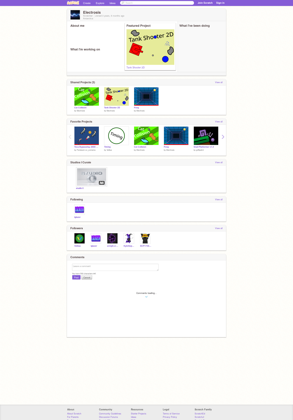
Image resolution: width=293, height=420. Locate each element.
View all (219, 82)
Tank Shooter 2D (135, 67)
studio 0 (80, 188)
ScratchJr (199, 416)
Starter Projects (138, 413)
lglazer (77, 217)
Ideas (113, 3)
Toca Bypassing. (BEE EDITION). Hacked (86, 146)
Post (76, 277)
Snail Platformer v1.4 (204, 146)
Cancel (86, 277)
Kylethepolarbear (129, 245)
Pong (136, 107)
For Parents (73, 416)
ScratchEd (200, 413)
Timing (107, 146)
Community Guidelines (110, 413)
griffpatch (200, 149)
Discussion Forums (108, 416)
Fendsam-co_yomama (86, 149)
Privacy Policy (170, 416)
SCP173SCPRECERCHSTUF (145, 245)
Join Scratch (205, 3)
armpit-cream (113, 245)
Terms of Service (171, 413)
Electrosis (81, 110)
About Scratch (74, 413)
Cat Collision (80, 107)
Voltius (109, 149)
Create (87, 3)
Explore (100, 3)
